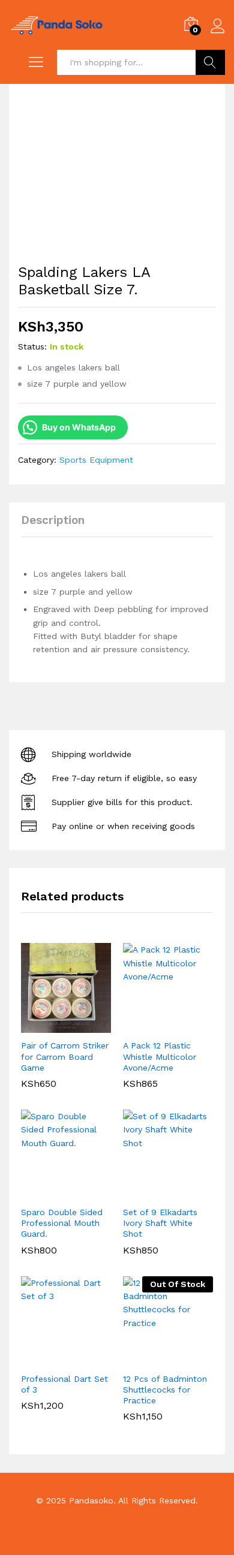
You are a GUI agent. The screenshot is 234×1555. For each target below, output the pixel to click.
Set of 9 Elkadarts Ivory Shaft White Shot (160, 1222)
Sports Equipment (96, 460)
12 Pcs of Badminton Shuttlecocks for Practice (165, 1389)
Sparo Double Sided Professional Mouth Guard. (62, 1222)
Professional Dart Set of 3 (64, 1384)
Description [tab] (53, 520)
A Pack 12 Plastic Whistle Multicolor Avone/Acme (159, 1056)
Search (210, 62)
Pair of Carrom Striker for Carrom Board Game (65, 1056)
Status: (32, 346)
